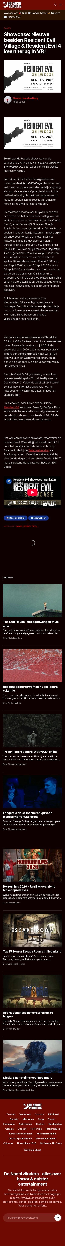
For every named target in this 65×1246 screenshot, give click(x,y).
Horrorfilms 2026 (26, 1143)
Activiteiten (25, 1124)
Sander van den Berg (25, 98)
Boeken (40, 1124)
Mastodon (28, 1119)
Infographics (53, 1128)
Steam (51, 1119)
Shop (41, 1119)
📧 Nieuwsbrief (38, 518)
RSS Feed (53, 1114)
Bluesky (14, 1119)
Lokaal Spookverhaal (20, 1138)
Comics (9, 1128)
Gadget (22, 1128)
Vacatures (25, 1114)
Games (7, 28)
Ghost (37, 1149)
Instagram (9, 1124)
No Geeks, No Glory (51, 1143)
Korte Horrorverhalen (20, 1133)
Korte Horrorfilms (46, 1133)
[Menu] (60, 4)
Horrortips (36, 1128)
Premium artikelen (46, 1138)
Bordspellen (55, 1124)
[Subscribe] (57, 1217)
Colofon (10, 1114)
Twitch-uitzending (38, 450)
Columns (8, 1143)
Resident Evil (11, 407)
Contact (39, 1114)
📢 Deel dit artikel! (15, 518)
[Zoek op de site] (55, 4)
